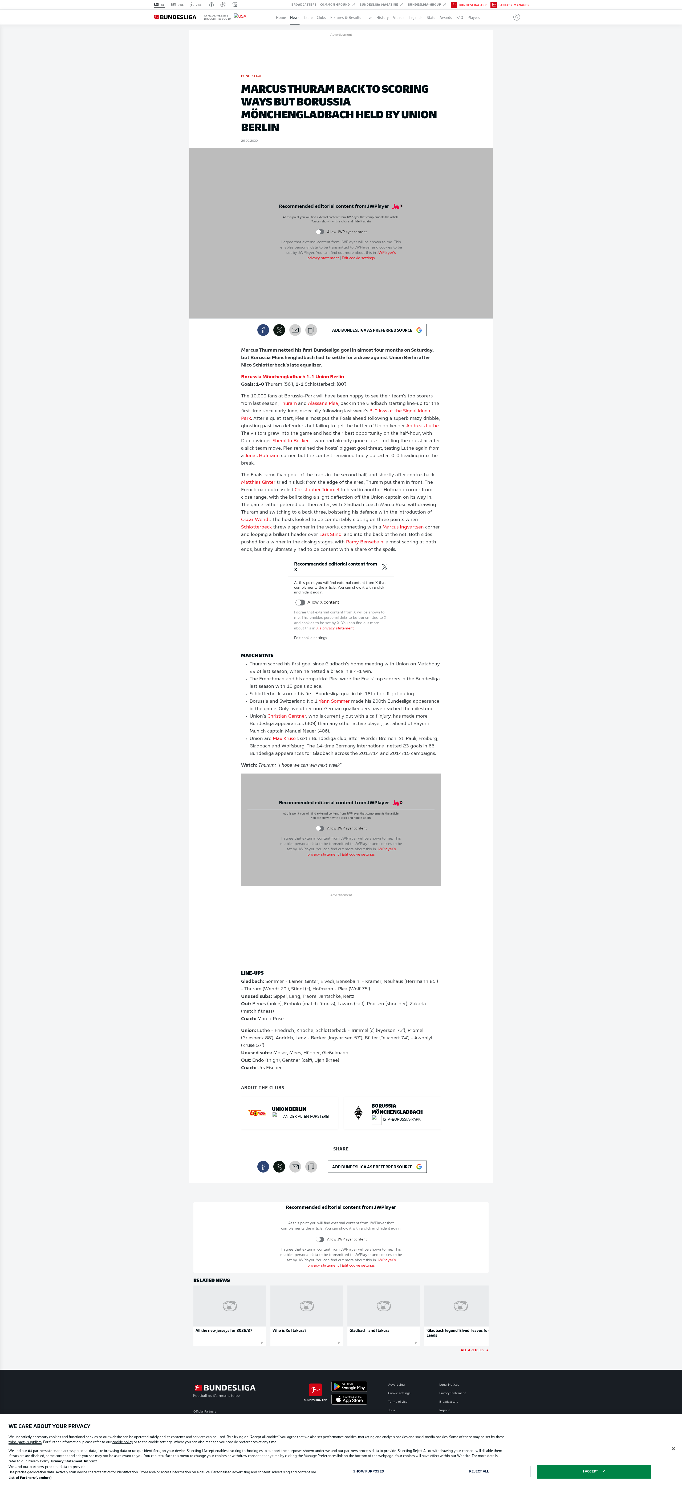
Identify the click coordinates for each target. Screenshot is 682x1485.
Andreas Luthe (422, 426)
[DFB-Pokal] (211, 4)
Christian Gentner (286, 716)
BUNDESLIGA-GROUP (425, 4)
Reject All (479, 1471)
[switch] (320, 231)
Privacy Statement (452, 1393)
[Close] (673, 1449)
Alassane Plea (323, 403)
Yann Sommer (334, 701)
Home (281, 17)
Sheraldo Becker (291, 441)
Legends (416, 17)
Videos (398, 17)
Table (308, 17)
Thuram (288, 403)
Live (369, 17)
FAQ (459, 17)
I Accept (590, 1471)
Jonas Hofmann (262, 456)
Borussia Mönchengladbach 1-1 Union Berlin (292, 377)
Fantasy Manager (514, 5)
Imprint (444, 1410)
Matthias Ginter (258, 482)
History (382, 17)
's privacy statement (335, 628)
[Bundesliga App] (454, 4)
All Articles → (475, 1350)
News (294, 17)
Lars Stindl (331, 534)
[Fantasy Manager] (493, 4)
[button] (514, 17)
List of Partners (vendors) (30, 1478)
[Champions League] (223, 4)
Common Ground (335, 4)
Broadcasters (303, 4)
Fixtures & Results (345, 17)
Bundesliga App (473, 5)
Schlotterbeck (256, 527)
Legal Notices (449, 1384)
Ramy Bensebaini (365, 542)
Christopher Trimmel (317, 490)
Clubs (321, 17)
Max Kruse (284, 739)
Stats (431, 17)
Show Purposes (368, 1471)
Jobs (391, 1410)
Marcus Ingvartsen (403, 527)
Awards (446, 17)
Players (474, 17)
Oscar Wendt (255, 520)
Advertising (396, 1384)
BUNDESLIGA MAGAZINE (379, 4)
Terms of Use (398, 1401)
